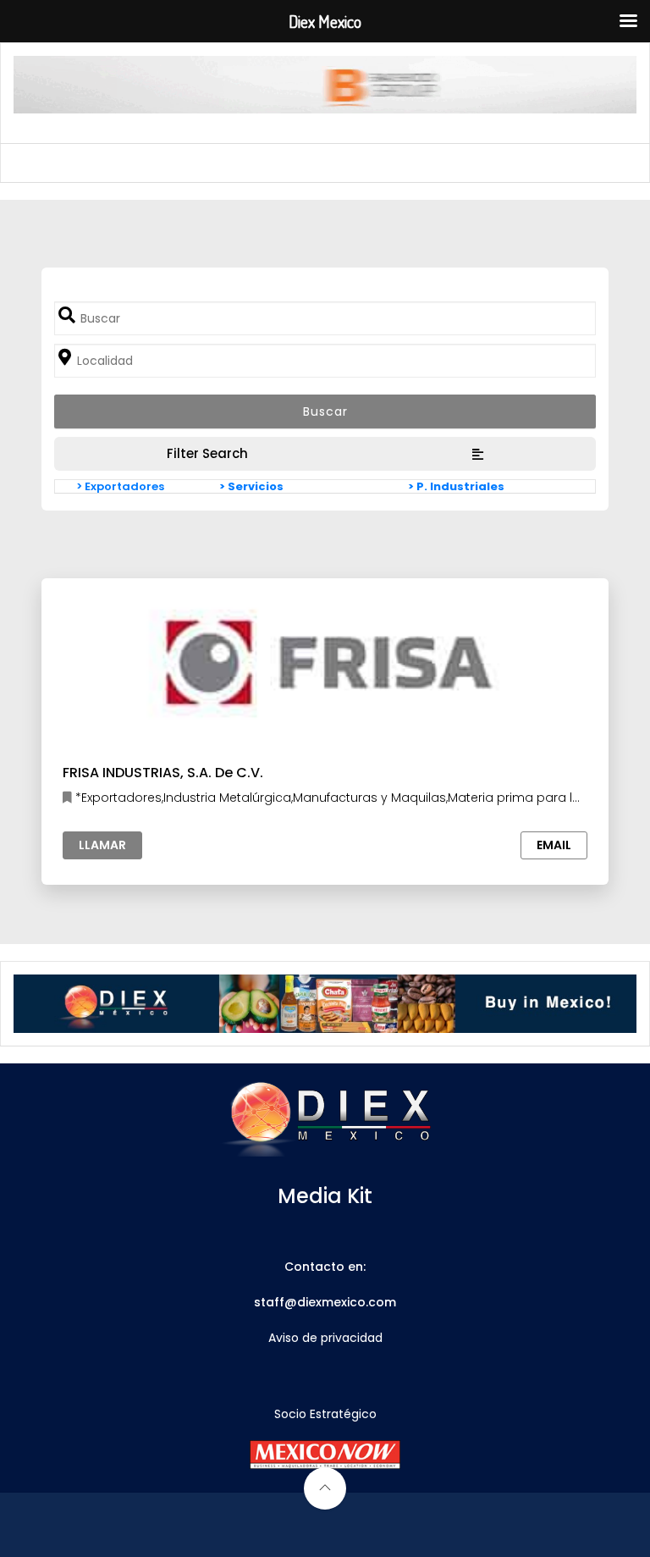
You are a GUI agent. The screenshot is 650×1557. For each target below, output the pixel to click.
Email (554, 844)
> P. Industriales (456, 486)
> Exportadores (120, 486)
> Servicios (251, 486)
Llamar (102, 844)
